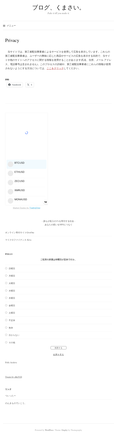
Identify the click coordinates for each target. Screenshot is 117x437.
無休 (11, 327)
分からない (14, 335)
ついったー (10, 395)
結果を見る (58, 354)
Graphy (65, 430)
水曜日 (12, 290)
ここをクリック (55, 68)
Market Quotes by (26, 208)
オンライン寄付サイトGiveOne (19, 232)
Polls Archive (11, 362)
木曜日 (12, 298)
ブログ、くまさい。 (58, 7)
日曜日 (12, 268)
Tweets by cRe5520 (13, 376)
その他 (12, 342)
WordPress (49, 430)
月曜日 (12, 275)
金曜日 (12, 305)
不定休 (12, 320)
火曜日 (12, 283)
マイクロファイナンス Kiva (18, 239)
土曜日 (12, 312)
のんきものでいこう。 (16, 403)
